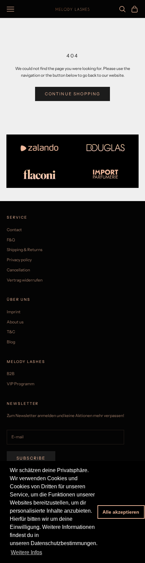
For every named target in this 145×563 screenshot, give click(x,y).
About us (15, 321)
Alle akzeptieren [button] (121, 512)
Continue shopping (72, 93)
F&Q (11, 239)
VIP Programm (20, 383)
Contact (14, 229)
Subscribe (31, 458)
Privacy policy (19, 259)
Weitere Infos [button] (26, 552)
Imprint (14, 311)
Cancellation (18, 269)
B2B (10, 373)
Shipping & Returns (24, 249)
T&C (11, 331)
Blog (11, 341)
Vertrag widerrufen (24, 280)
